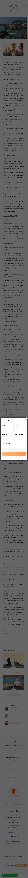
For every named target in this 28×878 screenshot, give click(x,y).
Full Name (5, 426)
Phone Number (19, 434)
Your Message (6, 443)
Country (5, 434)
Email (16, 426)
